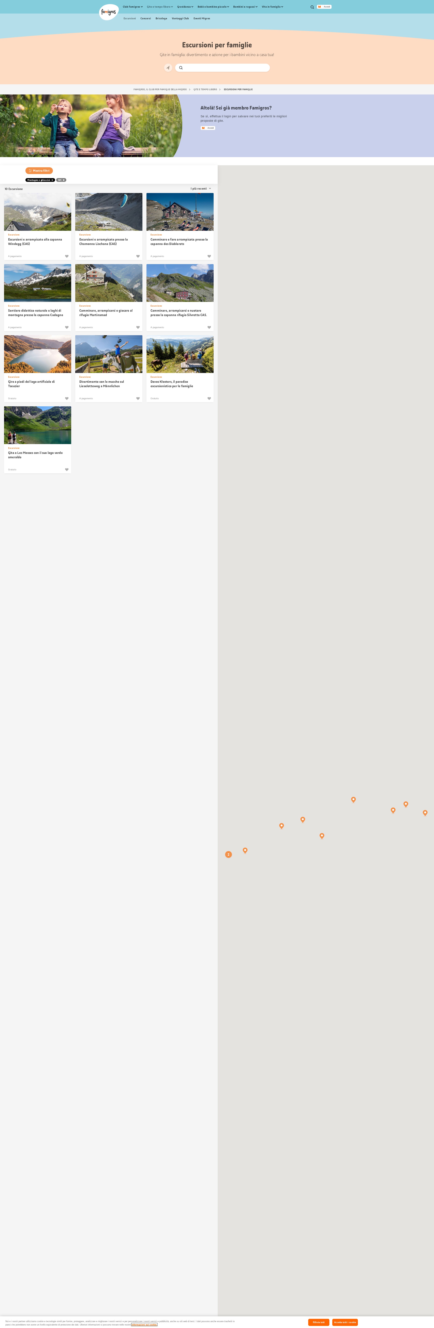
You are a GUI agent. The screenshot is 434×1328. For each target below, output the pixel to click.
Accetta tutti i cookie (345, 1322)
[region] (217, 1322)
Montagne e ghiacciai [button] (38, 179)
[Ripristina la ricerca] (264, 67)
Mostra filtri (41, 171)
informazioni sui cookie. (144, 1324)
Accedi (327, 7)
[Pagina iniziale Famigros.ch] (109, 12)
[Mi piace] (67, 256)
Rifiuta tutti (319, 1322)
